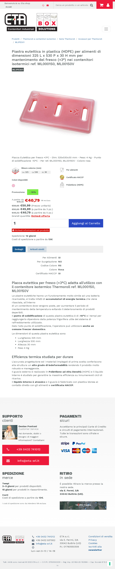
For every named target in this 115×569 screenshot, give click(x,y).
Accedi (9, 7)
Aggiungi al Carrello (86, 223)
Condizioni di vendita (100, 536)
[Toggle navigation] (106, 29)
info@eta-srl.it (28, 460)
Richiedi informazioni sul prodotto (31, 230)
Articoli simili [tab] (37, 249)
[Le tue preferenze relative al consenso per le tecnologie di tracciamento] (110, 564)
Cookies (92, 543)
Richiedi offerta (40, 216)
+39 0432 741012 (28, 449)
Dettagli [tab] (19, 249)
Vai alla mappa (83, 505)
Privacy (92, 539)
